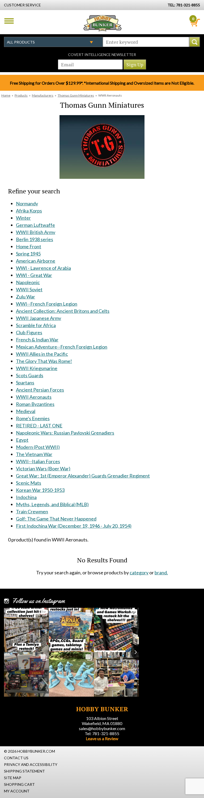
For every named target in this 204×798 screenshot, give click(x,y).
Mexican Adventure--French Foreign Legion (61, 347)
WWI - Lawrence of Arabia (43, 268)
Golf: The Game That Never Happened (56, 519)
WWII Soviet (29, 289)
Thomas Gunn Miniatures (76, 95)
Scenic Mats (28, 483)
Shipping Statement (24, 771)
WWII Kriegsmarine (36, 368)
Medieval (25, 411)
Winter (23, 218)
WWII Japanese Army (38, 318)
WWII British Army (35, 232)
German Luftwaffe (35, 225)
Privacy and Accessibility (30, 764)
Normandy (27, 203)
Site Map (12, 777)
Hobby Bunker (102, 23)
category (139, 572)
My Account (16, 791)
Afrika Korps (29, 211)
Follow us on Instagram (38, 601)
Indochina (26, 497)
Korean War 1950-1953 (40, 490)
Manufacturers (42, 95)
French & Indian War (37, 339)
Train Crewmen (32, 511)
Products (21, 95)
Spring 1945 (28, 254)
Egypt (22, 440)
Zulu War (25, 297)
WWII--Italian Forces (38, 461)
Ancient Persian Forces (40, 390)
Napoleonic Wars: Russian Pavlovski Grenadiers (65, 433)
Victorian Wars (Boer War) (43, 468)
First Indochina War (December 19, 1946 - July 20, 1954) (73, 526)
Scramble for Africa (36, 325)
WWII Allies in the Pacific (42, 354)
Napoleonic (28, 282)
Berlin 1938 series (34, 239)
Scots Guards (29, 375)
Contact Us (16, 758)
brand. (161, 572)
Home (5, 95)
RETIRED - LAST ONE (39, 425)
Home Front (28, 246)
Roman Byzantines (35, 404)
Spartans (25, 382)
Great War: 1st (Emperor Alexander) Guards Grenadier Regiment (83, 476)
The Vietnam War (34, 454)
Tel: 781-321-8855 (102, 733)
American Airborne (35, 261)
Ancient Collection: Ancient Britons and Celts (62, 311)
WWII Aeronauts (34, 397)
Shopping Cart (19, 784)
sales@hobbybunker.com (102, 728)
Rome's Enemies (33, 418)
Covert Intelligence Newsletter (102, 54)
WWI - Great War (34, 275)
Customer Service (22, 5)
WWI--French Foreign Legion (46, 304)
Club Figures (29, 332)
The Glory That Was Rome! (44, 361)
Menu (9, 21)
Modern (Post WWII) (38, 447)
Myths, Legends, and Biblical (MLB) (52, 504)
